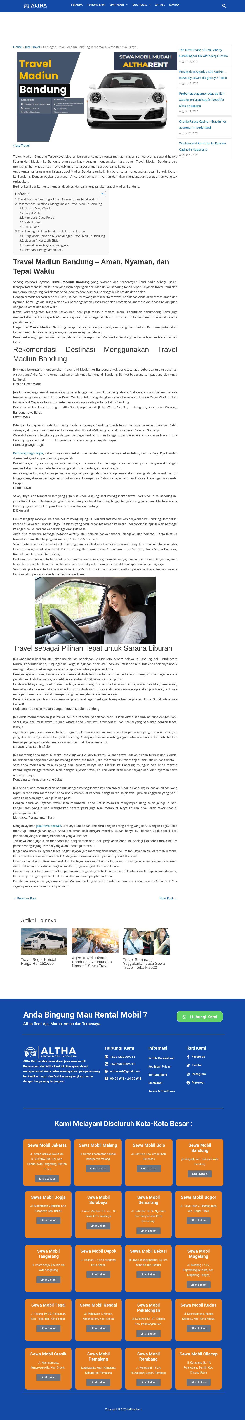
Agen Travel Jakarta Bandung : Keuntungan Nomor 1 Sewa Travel (92, 962)
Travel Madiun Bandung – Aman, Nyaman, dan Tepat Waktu (57, 199)
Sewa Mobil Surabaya (98, 1200)
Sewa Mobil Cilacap (199, 1354)
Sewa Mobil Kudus (198, 1305)
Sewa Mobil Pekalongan (148, 1308)
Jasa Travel (22, 145)
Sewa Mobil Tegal (48, 1305)
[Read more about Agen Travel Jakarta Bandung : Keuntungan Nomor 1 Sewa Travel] (95, 940)
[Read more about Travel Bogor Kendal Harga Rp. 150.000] (44, 941)
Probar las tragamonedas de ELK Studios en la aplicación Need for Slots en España (201, 99)
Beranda (77, 4)
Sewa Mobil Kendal (98, 1305)
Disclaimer (155, 1083)
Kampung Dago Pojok (39, 218)
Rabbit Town (33, 222)
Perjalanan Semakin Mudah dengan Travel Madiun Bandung (65, 236)
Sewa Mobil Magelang (198, 1254)
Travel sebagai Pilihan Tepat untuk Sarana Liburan (51, 231)
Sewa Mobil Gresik (48, 1354)
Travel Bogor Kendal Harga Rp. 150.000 (38, 961)
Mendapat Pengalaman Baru (44, 250)
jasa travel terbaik (48, 826)
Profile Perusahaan (161, 1058)
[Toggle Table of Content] (101, 194)
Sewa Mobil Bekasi (148, 1251)
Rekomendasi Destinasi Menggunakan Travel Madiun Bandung (60, 204)
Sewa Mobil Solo (149, 1145)
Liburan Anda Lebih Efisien (42, 240)
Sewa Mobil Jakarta (47, 1145)
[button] (224, 6)
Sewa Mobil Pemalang (98, 1357)
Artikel (160, 4)
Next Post (168, 898)
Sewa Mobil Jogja (48, 1197)
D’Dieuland (32, 227)
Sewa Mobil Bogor (198, 1197)
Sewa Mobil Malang (98, 1145)
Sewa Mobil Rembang (148, 1357)
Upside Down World (38, 208)
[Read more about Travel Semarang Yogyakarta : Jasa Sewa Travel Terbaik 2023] (146, 941)
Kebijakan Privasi (159, 1066)
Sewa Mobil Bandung (200, 1148)
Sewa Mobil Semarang (148, 1200)
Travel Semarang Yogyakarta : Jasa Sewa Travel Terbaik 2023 (144, 963)
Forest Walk (32, 213)
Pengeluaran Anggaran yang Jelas (47, 245)
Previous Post (24, 898)
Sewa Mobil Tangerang (48, 1254)
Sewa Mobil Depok (98, 1251)
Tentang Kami (96, 4)
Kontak (174, 4)
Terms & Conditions (161, 1091)
